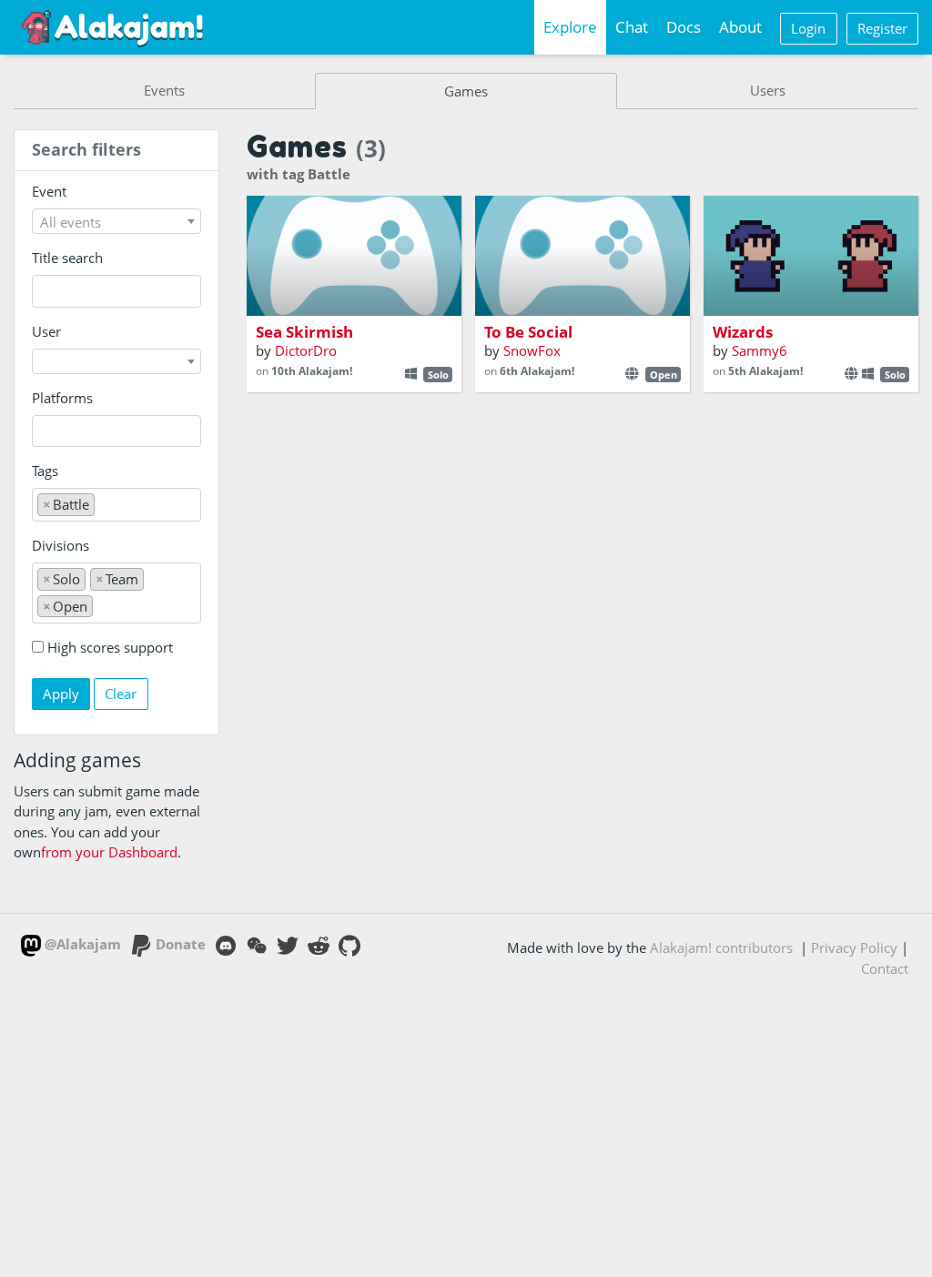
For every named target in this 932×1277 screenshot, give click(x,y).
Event (49, 191)
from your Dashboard (109, 852)
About (740, 26)
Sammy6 (759, 350)
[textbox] (117, 222)
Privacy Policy (854, 947)
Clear (121, 693)
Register (882, 28)
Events (164, 90)
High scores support (110, 647)
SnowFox (532, 350)
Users (767, 90)
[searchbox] (42, 431)
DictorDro (306, 350)
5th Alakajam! (765, 371)
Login (808, 28)
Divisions (60, 545)
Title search (67, 257)
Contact (884, 968)
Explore (570, 26)
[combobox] (117, 221)
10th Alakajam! (311, 371)
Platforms (62, 398)
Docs (683, 26)
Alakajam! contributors (721, 947)
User (46, 331)
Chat (631, 26)
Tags (45, 470)
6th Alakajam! (537, 371)
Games (466, 91)
